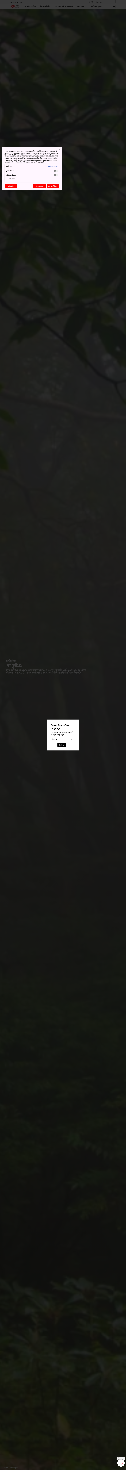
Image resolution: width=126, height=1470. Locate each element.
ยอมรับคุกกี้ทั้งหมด (52, 186)
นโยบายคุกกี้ (41, 162)
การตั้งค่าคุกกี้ (12, 178)
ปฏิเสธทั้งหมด (39, 186)
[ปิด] (60, 149)
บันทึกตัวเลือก (10, 186)
